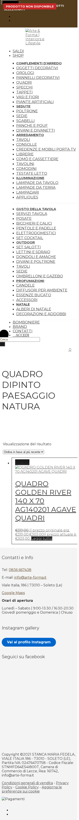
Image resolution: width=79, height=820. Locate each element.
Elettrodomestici (36, 233)
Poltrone (27, 111)
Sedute (23, 106)
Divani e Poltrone (35, 261)
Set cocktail (29, 238)
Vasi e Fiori (27, 97)
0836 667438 (20, 570)
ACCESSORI (27, 300)
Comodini (26, 168)
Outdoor (25, 242)
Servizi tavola (31, 213)
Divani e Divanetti (35, 130)
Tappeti (24, 92)
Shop (18, 55)
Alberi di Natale (33, 309)
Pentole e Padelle (36, 228)
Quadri (24, 82)
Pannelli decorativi (38, 77)
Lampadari (27, 192)
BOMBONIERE (26, 322)
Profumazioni (30, 281)
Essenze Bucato (33, 295)
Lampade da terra (36, 187)
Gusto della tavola (36, 209)
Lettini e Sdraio (33, 252)
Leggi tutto (41, 538)
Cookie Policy (27, 787)
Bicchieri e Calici (34, 223)
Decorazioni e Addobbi (41, 314)
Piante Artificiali (35, 102)
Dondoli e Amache (36, 257)
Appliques (27, 197)
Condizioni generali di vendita (27, 783)
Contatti (22, 331)
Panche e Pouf (32, 125)
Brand (20, 326)
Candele (25, 285)
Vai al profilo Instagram (29, 642)
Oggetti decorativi (37, 68)
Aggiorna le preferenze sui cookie (32, 789)
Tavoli (23, 139)
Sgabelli (25, 120)
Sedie (21, 116)
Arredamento (30, 135)
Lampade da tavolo (37, 182)
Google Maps (13, 593)
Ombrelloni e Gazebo (39, 276)
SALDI (18, 51)
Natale (23, 304)
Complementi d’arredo (39, 63)
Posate (24, 218)
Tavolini (25, 164)
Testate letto (31, 173)
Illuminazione (30, 178)
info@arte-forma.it (30, 577)
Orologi (25, 73)
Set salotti (28, 247)
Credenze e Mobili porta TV (46, 149)
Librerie (25, 154)
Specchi (24, 87)
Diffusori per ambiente (41, 290)
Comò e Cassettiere (37, 159)
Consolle (26, 144)
